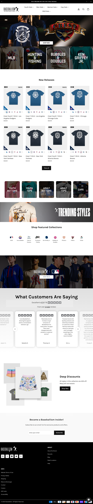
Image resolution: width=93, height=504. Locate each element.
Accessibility (4, 494)
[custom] (2, 456)
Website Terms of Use (7, 472)
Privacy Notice (5, 475)
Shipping (3, 479)
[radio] (7, 112)
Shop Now (65, 388)
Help (48, 463)
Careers (3, 488)
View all (46, 168)
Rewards (49, 454)
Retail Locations (51, 460)
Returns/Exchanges (6, 482)
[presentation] (22, 112)
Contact (3, 485)
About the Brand (52, 451)
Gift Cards (4, 491)
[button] (15, 329)
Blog (48, 457)
